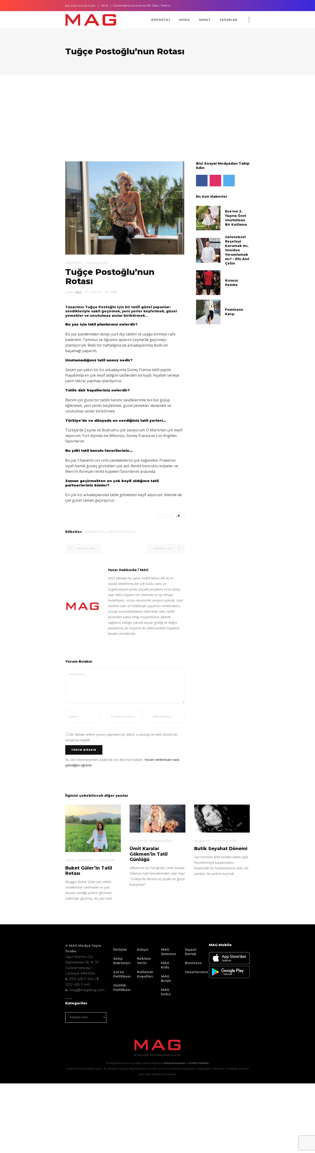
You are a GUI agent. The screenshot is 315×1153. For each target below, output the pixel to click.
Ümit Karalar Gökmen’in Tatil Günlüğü (149, 854)
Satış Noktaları (122, 960)
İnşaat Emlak (190, 951)
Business (193, 963)
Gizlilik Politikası (122, 987)
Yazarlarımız (196, 972)
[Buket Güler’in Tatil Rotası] (93, 828)
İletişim (120, 949)
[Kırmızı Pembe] (208, 282)
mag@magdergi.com (86, 990)
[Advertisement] (138, 111)
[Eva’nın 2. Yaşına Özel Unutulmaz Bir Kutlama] (208, 217)
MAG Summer (168, 951)
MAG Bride (166, 978)
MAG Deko (166, 992)
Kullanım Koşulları (145, 974)
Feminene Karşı (234, 311)
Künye (143, 949)
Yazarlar (202, 840)
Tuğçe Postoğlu (121, 531)
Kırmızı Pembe (231, 282)
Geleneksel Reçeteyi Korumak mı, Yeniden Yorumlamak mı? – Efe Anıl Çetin (237, 250)
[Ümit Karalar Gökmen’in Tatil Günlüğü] (157, 819)
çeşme (90, 531)
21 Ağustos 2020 (161, 840)
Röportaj (74, 262)
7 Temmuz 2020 (97, 262)
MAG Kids (165, 965)
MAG (78, 292)
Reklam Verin (144, 960)
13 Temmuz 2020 (225, 840)
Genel (70, 860)
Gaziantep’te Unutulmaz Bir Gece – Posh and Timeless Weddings (135, 5)
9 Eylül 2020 (106, 860)
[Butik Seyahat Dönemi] (222, 819)
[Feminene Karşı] (208, 311)
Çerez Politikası (122, 974)
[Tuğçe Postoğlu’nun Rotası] (82, 606)
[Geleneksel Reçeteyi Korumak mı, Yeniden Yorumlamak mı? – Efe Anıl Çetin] (208, 250)
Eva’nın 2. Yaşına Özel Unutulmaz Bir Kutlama (236, 218)
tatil (101, 531)
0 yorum (95, 292)
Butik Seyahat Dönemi (220, 848)
